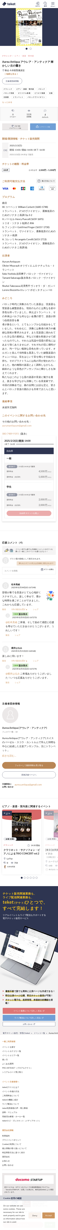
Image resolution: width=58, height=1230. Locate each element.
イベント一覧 (39, 1033)
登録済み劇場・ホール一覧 (13, 1116)
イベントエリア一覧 (10, 1055)
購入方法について (48, 181)
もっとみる (7, 102)
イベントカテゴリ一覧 (11, 1051)
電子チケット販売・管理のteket (16, 1033)
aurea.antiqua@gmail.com (28, 784)
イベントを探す (8, 1047)
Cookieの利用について (11, 1144)
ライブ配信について (10, 1104)
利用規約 (6, 1136)
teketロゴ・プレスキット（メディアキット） (21, 1120)
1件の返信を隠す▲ (19, 609)
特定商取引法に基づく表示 (13, 1152)
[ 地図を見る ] (11, 74)
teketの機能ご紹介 (10, 1100)
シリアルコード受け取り (12, 1072)
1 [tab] (27, 49)
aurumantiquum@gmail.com (16, 425)
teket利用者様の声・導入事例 (15, 1108)
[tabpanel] (29, 27)
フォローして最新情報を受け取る (29, 765)
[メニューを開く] (53, 4)
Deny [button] (34, 1215)
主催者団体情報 (12, 81)
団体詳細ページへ (29, 775)
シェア (36, 609)
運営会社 (6, 1157)
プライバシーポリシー (11, 1140)
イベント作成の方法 (10, 1091)
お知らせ (6, 1161)
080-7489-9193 (10, 433)
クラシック (7, 56)
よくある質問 (7, 1064)
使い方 (5, 1059)
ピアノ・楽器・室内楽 (24, 56)
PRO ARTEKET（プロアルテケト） (17, 1068)
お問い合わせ (7, 1165)
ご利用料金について (10, 1095)
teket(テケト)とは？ (10, 1087)
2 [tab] (31, 49)
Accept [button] (48, 1215)
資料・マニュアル (9, 1112)
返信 (4, 609)
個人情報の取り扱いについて (14, 1148)
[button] (22, 878)
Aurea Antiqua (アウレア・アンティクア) (24, 727)
